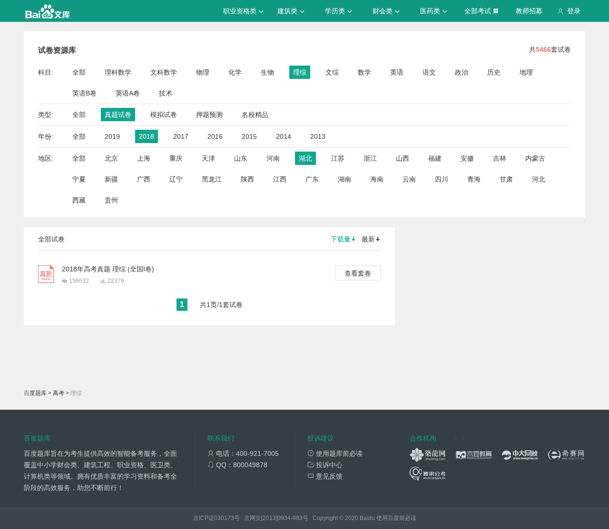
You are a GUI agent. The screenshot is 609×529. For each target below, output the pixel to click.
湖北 (305, 158)
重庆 (176, 158)
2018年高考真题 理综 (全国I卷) (108, 269)
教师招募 (529, 11)
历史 (494, 72)
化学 (235, 72)
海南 (376, 179)
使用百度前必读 (396, 518)
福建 (435, 158)
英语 (396, 72)
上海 (143, 158)
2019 (112, 136)
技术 (165, 93)
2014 (283, 136)
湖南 (344, 179)
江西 (279, 179)
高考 (58, 393)
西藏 (79, 200)
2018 (146, 136)
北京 (111, 158)
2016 (215, 136)
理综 (299, 72)
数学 (364, 72)
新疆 (111, 179)
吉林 (499, 158)
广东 (312, 179)
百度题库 (35, 393)
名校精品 (255, 114)
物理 (202, 72)
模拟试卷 (163, 114)
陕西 (247, 179)
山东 (240, 158)
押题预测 (209, 114)
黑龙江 (212, 179)
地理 (526, 72)
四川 (441, 179)
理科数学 (118, 72)
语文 (429, 72)
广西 (143, 179)
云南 (409, 179)
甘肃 (506, 179)
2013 (317, 136)
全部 (79, 72)
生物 (267, 72)
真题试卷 (118, 114)
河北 (538, 179)
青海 (474, 179)
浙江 (370, 158)
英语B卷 (84, 93)
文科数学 (163, 72)
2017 (180, 136)
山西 (402, 158)
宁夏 (79, 179)
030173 (224, 518)
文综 (332, 72)
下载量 (341, 239)
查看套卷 (357, 273)
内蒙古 (535, 158)
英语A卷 (128, 93)
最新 (368, 239)
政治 (461, 72)
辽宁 (176, 179)
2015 (249, 136)
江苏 (337, 158)
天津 (208, 158)
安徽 (467, 158)
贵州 (111, 200)
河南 (273, 158)
